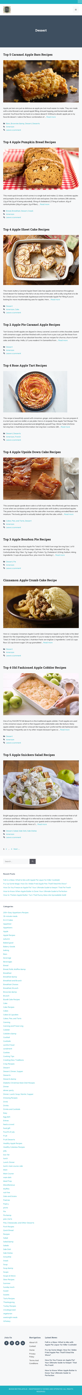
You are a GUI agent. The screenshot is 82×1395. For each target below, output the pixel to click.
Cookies (6, 1052)
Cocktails (7, 1041)
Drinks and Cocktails (11, 1109)
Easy (5, 1113)
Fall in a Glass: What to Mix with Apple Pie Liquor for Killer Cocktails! (31, 880)
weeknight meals (10, 1317)
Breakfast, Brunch (10, 988)
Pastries (6, 1200)
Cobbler (6, 1030)
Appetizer (7, 924)
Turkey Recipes (9, 1306)
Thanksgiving (9, 1302)
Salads (6, 1245)
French (18, 437)
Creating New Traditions (13, 1060)
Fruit (5, 1136)
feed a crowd (8, 1124)
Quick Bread (8, 1230)
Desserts (36, 123)
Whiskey (6, 1321)
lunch (5, 1158)
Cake (17, 309)
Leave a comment (13, 130)
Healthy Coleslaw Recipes (14, 1147)
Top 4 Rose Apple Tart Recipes (25, 365)
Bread (8, 211)
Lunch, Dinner (9, 1162)
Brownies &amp (17, 123)
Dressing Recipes (10, 1098)
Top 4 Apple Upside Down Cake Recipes (32, 452)
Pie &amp (7, 1215)
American (10, 127)
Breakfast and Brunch (12, 980)
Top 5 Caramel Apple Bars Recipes (28, 55)
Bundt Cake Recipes (11, 999)
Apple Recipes (9, 935)
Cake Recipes (8, 1007)
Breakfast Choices (10, 984)
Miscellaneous (9, 1185)
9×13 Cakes (8, 920)
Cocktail (6, 1037)
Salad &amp (8, 1242)
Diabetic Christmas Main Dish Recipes (19, 1083)
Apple (5, 931)
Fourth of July (9, 1132)
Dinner (6, 1086)
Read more (51, 117)
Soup (5, 1264)
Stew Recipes (8, 1279)
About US (33, 1342)
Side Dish (22, 831)
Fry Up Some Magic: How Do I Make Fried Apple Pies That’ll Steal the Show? (35, 884)
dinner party (8, 1090)
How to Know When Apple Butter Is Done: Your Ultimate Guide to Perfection (35, 891)
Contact (32, 1346)
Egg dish (6, 1117)
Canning (6, 1022)
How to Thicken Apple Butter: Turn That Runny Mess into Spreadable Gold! (34, 895)
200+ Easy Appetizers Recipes (16, 912)
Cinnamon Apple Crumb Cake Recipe (30, 580)
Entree (6, 1120)
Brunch (6, 996)
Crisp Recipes (9, 1064)
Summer (6, 1283)
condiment (7, 1049)
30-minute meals (10, 916)
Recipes (6, 1234)
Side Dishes (32, 831)
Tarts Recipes (9, 1298)
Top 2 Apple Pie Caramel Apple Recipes (31, 325)
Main (5, 1170)
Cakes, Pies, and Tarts (15, 521)
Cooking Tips (8, 1056)
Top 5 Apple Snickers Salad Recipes (29, 755)
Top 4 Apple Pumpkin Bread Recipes (29, 142)
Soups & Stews (9, 1276)
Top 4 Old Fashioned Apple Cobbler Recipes (34, 668)
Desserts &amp (9, 1079)
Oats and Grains (10, 1196)
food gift (6, 1128)
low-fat (6, 1155)
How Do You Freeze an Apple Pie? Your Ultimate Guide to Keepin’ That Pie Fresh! (37, 887)
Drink (5, 1102)
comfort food (8, 1045)
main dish (7, 1177)
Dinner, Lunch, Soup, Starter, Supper (18, 1094)
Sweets (6, 1295)
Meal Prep (7, 1181)
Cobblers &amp (9, 1033)
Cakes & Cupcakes (10, 1014)
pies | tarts (7, 1219)
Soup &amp (8, 1268)
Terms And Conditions (34, 1361)
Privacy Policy (32, 1355)
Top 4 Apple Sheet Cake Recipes (26, 229)
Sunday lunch (8, 1287)
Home (31, 1350)
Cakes (5, 1011)
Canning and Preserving (13, 1026)
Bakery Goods (9, 946)
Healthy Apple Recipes (12, 1143)
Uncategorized (9, 1310)
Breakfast (16, 211)
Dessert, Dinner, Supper (13, 1071)
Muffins (6, 1189)
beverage (7, 958)
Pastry (6, 1204)
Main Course (8, 1173)
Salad (15, 831)
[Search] (33, 861)
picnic (5, 1207)
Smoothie (7, 1257)
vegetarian (7, 1313)
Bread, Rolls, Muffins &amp (14, 969)
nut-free (6, 1192)
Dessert (28, 123)
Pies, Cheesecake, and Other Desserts (18, 1223)
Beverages (7, 962)
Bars (8, 123)
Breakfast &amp (10, 977)
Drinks (6, 1105)
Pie (14, 562)
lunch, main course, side (13, 1166)
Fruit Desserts (9, 1139)
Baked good (8, 943)
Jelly (5, 1151)
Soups (5, 1272)
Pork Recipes (8, 1226)
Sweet (5, 1291)
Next (17, 849)
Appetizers (7, 927)
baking (6, 950)
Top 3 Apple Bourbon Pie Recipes (27, 539)
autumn (6, 939)
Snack (30, 211)
